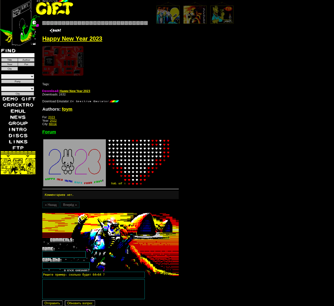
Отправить (52, 303)
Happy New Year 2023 (74, 91)
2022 (53, 120)
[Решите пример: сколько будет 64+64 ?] (73, 214)
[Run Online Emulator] (62, 61)
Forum (49, 131)
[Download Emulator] (94, 101)
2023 (51, 117)
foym (67, 109)
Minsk (53, 124)
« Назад (51, 205)
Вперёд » (70, 205)
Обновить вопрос (80, 303)
